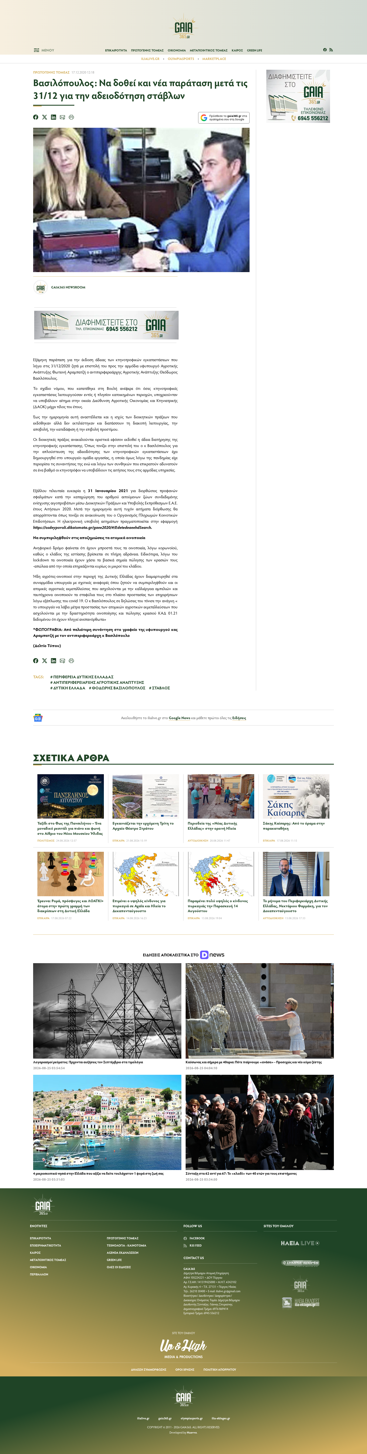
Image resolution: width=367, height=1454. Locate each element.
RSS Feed (195, 1245)
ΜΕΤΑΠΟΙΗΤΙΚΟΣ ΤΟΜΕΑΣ (209, 50)
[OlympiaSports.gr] (300, 1263)
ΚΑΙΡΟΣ (237, 50)
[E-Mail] (62, 118)
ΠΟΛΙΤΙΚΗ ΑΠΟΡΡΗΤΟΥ (219, 1369)
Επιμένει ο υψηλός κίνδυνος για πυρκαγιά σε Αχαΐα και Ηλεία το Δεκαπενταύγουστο (139, 905)
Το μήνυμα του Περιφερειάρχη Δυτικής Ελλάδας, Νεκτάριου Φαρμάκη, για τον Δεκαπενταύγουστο (295, 905)
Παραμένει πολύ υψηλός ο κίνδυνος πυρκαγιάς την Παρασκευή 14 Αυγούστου (218, 905)
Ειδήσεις (239, 717)
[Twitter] (44, 118)
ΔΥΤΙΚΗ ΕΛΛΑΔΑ (69, 687)
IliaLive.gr (143, 1418)
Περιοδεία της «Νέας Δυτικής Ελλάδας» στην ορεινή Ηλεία (212, 826)
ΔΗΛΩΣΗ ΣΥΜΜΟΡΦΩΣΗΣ (148, 1369)
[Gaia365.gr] (300, 1283)
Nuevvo (192, 1432)
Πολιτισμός (46, 840)
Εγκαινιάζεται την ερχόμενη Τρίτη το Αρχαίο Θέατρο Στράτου (143, 826)
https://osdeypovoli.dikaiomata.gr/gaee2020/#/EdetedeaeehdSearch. (92, 527)
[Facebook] (35, 118)
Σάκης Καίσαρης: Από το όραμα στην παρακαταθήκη (294, 826)
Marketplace (214, 58)
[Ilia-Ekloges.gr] (300, 1303)
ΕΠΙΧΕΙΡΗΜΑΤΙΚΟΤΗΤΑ (45, 1245)
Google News (179, 717)
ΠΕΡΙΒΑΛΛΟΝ (39, 1274)
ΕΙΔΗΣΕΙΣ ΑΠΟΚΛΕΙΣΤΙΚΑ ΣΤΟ (171, 954)
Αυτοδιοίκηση (198, 840)
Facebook (197, 1238)
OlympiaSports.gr (192, 1418)
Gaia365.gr (165, 1418)
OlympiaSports (181, 58)
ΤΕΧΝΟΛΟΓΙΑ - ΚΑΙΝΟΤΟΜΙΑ (126, 1245)
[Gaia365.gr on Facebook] (325, 50)
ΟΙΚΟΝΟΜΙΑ (177, 50)
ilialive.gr (150, 58)
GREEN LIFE (254, 50)
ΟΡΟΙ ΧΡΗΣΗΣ (184, 1369)
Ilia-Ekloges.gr (221, 1418)
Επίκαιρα (119, 840)
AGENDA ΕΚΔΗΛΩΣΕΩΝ (122, 1253)
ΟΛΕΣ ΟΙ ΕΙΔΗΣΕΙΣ (119, 1267)
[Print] (71, 118)
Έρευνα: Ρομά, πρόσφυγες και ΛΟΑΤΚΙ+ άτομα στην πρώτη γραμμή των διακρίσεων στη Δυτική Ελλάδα (70, 905)
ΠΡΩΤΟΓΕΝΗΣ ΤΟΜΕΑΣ (147, 50)
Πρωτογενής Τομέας (51, 72)
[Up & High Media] (183, 1348)
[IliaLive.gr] (300, 1243)
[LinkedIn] (53, 118)
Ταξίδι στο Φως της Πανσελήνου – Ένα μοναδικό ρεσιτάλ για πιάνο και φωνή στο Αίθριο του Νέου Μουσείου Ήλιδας (70, 828)
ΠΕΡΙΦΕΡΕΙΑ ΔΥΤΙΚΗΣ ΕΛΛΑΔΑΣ (83, 676)
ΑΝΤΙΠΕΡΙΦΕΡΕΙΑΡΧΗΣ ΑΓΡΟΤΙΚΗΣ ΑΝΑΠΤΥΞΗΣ (98, 682)
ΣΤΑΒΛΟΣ (161, 687)
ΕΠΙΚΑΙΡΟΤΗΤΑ (116, 50)
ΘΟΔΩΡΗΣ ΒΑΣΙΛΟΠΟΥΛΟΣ (118, 687)
